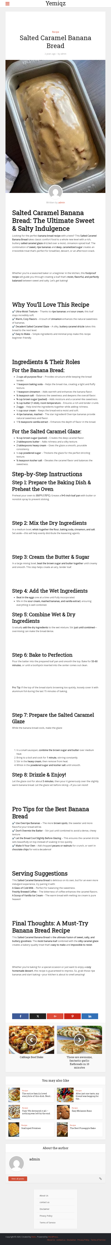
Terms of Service (48, 1222)
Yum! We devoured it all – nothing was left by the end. (36, 1112)
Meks (34, 1236)
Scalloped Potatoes (31, 1128)
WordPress (53, 1236)
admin (63, 54)
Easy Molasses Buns (82, 1110)
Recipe (55, 31)
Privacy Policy (46, 1215)
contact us (44, 1202)
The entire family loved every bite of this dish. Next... (37, 1094)
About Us (44, 1195)
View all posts (17, 1178)
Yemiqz (56, 3)
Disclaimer (44, 1209)
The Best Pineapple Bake (83, 1128)
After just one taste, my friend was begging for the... (87, 1096)
